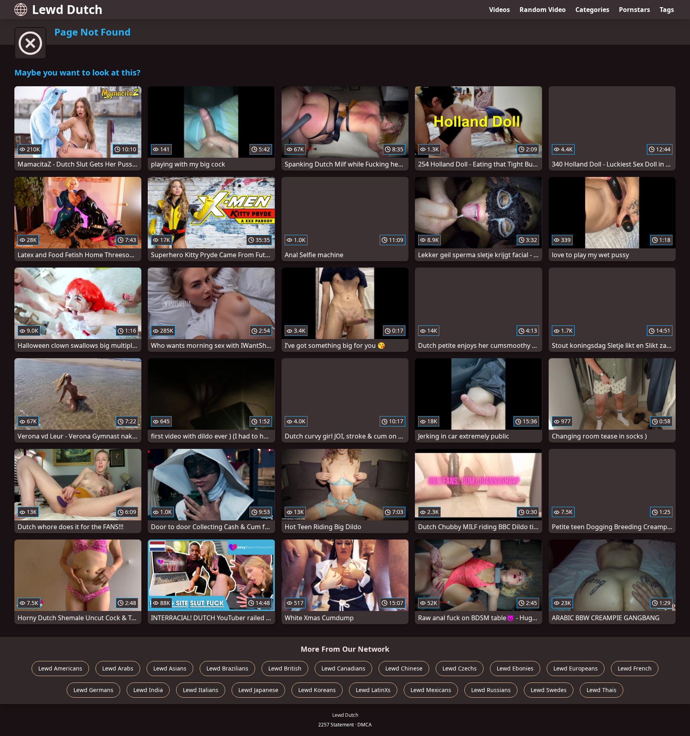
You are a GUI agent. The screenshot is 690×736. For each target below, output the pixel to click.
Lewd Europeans (575, 668)
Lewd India (148, 690)
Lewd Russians (491, 690)
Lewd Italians (200, 690)
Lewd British (284, 668)
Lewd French (635, 668)
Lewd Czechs (459, 668)
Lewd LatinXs (373, 690)
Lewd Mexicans (430, 690)
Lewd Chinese (403, 668)
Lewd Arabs (117, 668)
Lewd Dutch (67, 9)
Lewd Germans (93, 690)
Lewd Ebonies (515, 668)
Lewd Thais (602, 690)
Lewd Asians (169, 668)
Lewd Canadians (343, 668)
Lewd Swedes (549, 690)
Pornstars (634, 9)
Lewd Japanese (258, 690)
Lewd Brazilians (227, 668)
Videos (499, 9)
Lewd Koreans (317, 690)
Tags (667, 9)
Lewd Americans (60, 668)
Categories (592, 9)
